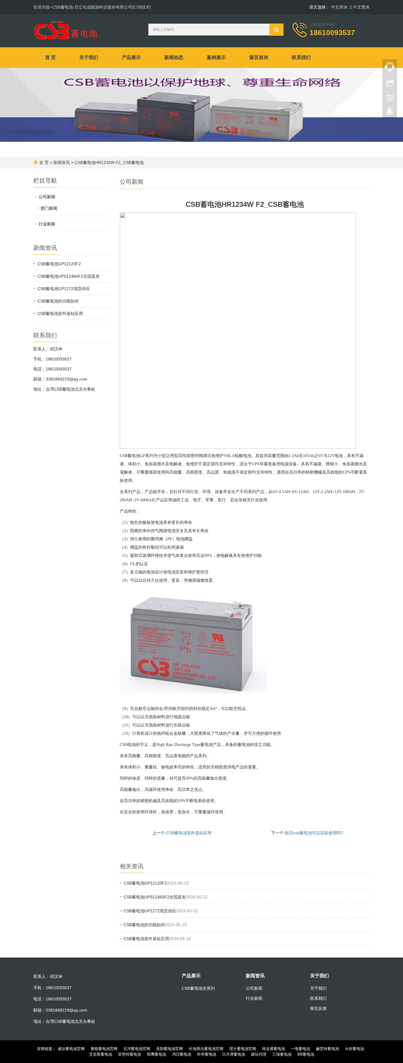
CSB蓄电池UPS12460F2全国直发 (155, 897)
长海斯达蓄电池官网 (206, 1048)
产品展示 (131, 57)
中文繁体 (361, 7)
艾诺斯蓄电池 (100, 1054)
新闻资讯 (61, 162)
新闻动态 (173, 57)
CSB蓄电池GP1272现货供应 (150, 910)
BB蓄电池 (305, 1054)
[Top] (389, 113)
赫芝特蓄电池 (327, 1048)
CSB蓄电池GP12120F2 (145, 883)
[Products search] (276, 30)
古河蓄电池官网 (136, 1048)
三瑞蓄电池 (281, 1054)
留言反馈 (318, 1008)
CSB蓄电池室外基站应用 (189, 832)
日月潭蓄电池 (233, 1054)
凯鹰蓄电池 (156, 1054)
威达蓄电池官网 (71, 1048)
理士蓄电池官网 (242, 1048)
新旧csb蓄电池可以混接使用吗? (314, 832)
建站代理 (258, 1054)
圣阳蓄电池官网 (169, 1048)
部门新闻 (49, 208)
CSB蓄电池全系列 (198, 988)
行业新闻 (47, 224)
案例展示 (216, 57)
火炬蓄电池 (354, 1048)
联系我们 (301, 57)
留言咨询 (258, 57)
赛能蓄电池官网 (104, 1048)
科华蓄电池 (206, 1054)
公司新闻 (47, 196)
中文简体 (340, 7)
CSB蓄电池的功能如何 (144, 924)
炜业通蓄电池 (273, 1048)
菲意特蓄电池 (129, 1054)
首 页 (50, 57)
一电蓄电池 (300, 1048)
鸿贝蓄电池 (181, 1054)
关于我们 (88, 57)
